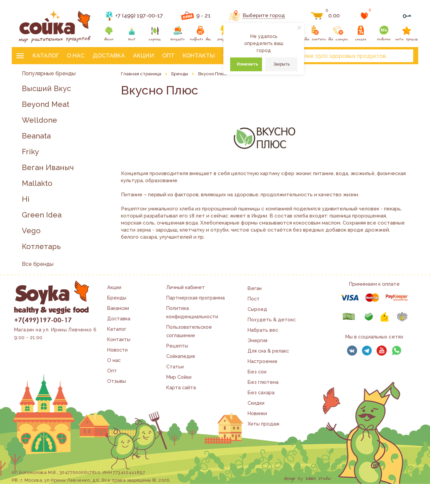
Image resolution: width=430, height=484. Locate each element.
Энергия (257, 340)
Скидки (256, 403)
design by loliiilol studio (307, 478)
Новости (117, 350)
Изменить (247, 64)
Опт (168, 55)
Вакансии (118, 308)
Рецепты (177, 346)
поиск (402, 55)
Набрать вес (263, 330)
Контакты (199, 55)
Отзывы (116, 381)
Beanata (36, 135)
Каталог (46, 55)
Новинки (257, 413)
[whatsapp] (396, 351)
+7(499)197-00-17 (43, 320)
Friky (30, 151)
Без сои (257, 371)
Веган (255, 288)
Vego (31, 230)
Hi (26, 199)
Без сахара (261, 392)
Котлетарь (41, 246)
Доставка (109, 55)
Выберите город (264, 15)
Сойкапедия (180, 356)
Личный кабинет (185, 287)
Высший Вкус (46, 88)
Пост (254, 298)
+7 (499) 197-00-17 (139, 15)
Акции (143, 55)
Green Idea (41, 214)
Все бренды (37, 264)
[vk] (352, 351)
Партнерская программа (195, 297)
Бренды (116, 297)
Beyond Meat (45, 104)
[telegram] (367, 351)
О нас (76, 55)
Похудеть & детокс (272, 319)
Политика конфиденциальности (192, 312)
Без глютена (263, 382)
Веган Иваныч (48, 167)
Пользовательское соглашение (189, 331)
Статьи (175, 366)
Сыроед (257, 309)
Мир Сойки (178, 377)
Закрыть (281, 64)
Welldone (39, 120)
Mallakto (37, 183)
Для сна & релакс (268, 351)
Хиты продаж (264, 424)
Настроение (262, 361)
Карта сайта (181, 387)
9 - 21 (203, 15)
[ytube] (382, 351)
